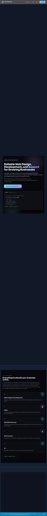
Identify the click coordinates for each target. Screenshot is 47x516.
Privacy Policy (44, 514)
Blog (33, 2)
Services (28, 2)
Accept (40, 514)
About (37, 2)
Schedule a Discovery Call (13, 186)
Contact (42, 2)
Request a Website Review (10, 456)
